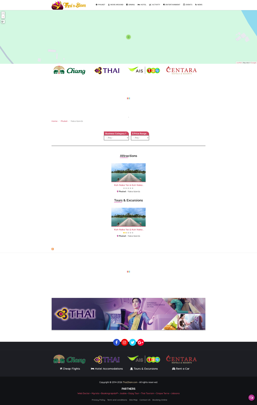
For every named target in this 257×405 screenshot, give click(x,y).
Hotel (143, 4)
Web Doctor (84, 393)
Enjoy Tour (133, 393)
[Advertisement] (128, 97)
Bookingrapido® (109, 393)
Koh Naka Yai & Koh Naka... (129, 185)
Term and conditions (117, 400)
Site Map (133, 400)
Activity (156, 4)
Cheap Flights (71, 368)
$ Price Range (139, 133)
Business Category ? (115, 133)
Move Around (116, 4)
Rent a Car (183, 368)
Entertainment (172, 4)
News (199, 4)
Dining (131, 4)
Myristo (95, 393)
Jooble (123, 393)
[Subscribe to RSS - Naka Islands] (128, 249)
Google (253, 63)
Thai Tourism (147, 393)
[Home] (69, 5)
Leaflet (239, 63)
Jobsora (175, 393)
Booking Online (159, 400)
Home (54, 121)
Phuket (101, 4)
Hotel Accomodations (108, 368)
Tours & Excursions (146, 368)
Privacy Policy (98, 400)
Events (189, 4)
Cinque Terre (162, 393)
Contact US (144, 400)
